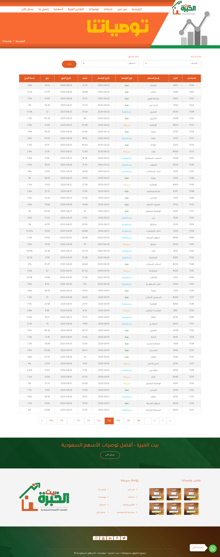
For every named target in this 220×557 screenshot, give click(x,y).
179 (61, 421)
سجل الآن (27, 9)
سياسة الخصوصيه (126, 512)
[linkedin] (109, 539)
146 (138, 421)
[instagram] (96, 539)
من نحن (122, 9)
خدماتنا (108, 9)
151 (88, 421)
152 (78, 421)
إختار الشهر (133, 57)
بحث (69, 64)
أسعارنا (58, 9)
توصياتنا (94, 9)
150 (99, 421)
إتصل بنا (43, 9)
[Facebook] (116, 539)
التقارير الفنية (76, 9)
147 (128, 421)
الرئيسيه (137, 9)
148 (118, 421)
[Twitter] (123, 539)
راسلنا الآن (197, 547)
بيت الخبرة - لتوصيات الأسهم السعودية (98, 553)
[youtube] (102, 539)
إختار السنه (196, 57)
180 (51, 421)
